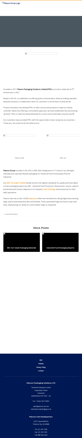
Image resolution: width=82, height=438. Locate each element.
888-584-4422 (42, 435)
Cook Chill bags (49, 189)
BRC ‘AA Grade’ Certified (16, 183)
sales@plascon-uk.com (41, 406)
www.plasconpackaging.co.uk (41, 409)
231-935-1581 (42, 432)
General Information (37, 40)
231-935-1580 (42, 429)
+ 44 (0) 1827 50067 (42, 401)
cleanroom (33, 198)
